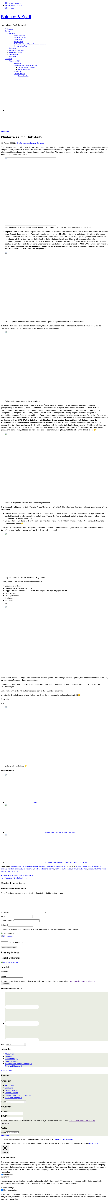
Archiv (3, 1132)
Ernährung (9, 1056)
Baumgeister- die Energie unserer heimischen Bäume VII (65, 862)
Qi (65, 869)
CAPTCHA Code (15, 942)
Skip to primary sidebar (13, 5)
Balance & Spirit (16, 16)
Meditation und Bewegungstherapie (52, 866)
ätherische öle (81, 866)
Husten (37, 869)
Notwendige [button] (5, 1172)
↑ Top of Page (6, 1070)
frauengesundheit (7, 869)
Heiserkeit (29, 869)
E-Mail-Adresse (7, 920)
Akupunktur (9, 1054)
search (3, 1044)
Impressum (5, 131)
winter (7, 871)
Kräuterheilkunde (31, 866)
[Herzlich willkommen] (9, 962)
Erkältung (97, 866)
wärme (90, 869)
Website (4, 925)
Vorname (4, 972)
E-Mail (4, 976)
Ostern (34, 802)
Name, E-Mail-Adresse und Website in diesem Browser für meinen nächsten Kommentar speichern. (40, 929)
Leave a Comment (37, 143)
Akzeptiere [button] (85, 1143)
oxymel (51, 869)
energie (90, 866)
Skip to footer (10, 8)
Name (3, 916)
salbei (69, 869)
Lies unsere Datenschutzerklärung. (82, 981)
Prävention (59, 869)
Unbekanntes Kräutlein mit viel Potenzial (59, 832)
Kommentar (6, 912)
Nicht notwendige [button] (7, 1187)
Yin (12, 871)
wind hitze (98, 869)
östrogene (44, 869)
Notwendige (8, 1174)
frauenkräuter (20, 869)
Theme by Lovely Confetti (63, 1139)
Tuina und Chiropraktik (13, 1066)
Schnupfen (76, 869)
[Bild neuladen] (7, 936)
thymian (84, 869)
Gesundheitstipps (17, 866)
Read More (93, 1143)
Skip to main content (12, 3)
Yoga (16, 871)
